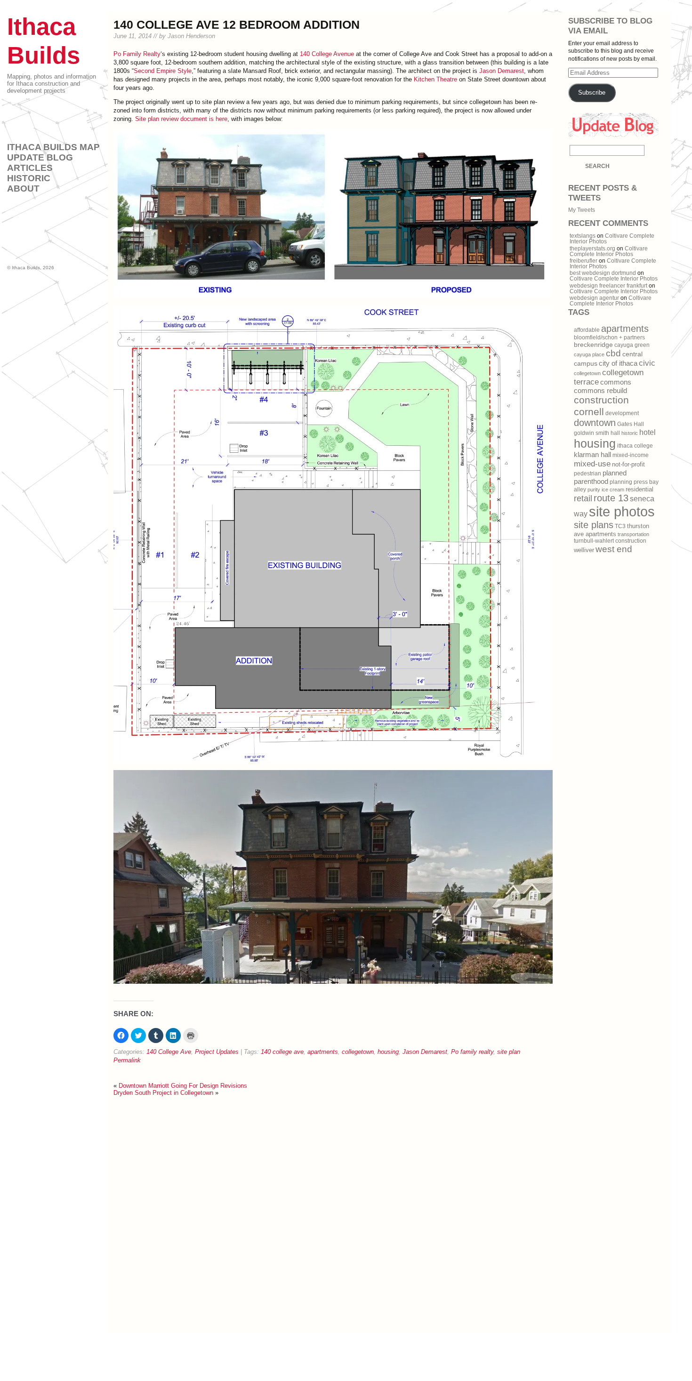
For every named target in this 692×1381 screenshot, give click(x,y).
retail (583, 498)
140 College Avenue (327, 53)
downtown (595, 423)
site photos (622, 511)
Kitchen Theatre (435, 79)
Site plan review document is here (181, 118)
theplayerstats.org (592, 248)
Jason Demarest (501, 70)
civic (647, 363)
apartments (322, 1051)
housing (388, 1051)
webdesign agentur (594, 298)
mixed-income (630, 455)
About (23, 188)
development (622, 413)
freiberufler (583, 261)
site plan (508, 1051)
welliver (584, 550)
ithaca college (635, 446)
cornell (589, 411)
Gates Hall (630, 424)
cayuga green (632, 345)
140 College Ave (168, 1051)
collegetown (358, 1051)
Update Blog (40, 157)
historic (629, 433)
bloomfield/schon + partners (609, 337)
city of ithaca (618, 363)
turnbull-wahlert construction (610, 541)
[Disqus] (333, 1214)
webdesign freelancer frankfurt (608, 286)
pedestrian (587, 473)
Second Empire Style (163, 70)
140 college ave (282, 1051)
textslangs (582, 236)
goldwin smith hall (597, 433)
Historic (28, 178)
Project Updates (217, 1051)
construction (601, 400)
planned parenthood (600, 477)
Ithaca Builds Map (53, 147)
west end (613, 549)
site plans (593, 525)
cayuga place (589, 354)
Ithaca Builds (26, 267)
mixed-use (592, 463)
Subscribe (591, 92)
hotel (647, 432)
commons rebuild (600, 390)
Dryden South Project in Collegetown (163, 1092)
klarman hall (592, 454)
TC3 (620, 526)
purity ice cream (605, 489)
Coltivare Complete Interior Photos (609, 251)
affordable (587, 330)
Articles (30, 168)
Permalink (127, 1060)
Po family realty (472, 1051)
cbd (613, 353)
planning (621, 482)
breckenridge (593, 344)
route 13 (611, 498)
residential (639, 489)
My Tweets (581, 210)
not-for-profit (628, 464)
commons (615, 382)
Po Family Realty (137, 53)
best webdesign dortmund (603, 273)
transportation (633, 534)
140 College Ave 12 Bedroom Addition (236, 24)
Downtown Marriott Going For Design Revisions (183, 1085)
